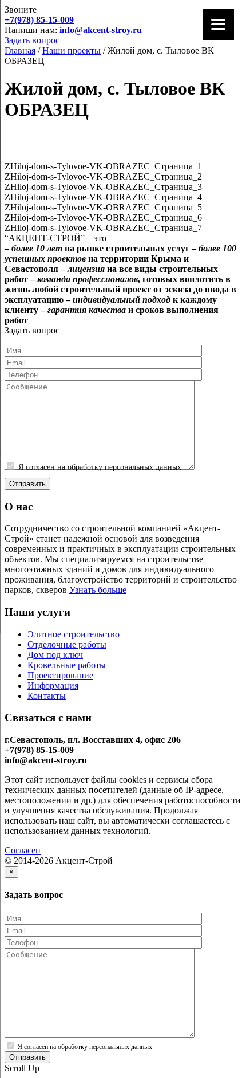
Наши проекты (71, 50)
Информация (52, 685)
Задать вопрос (32, 40)
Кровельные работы (66, 665)
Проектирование (60, 675)
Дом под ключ (55, 655)
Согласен (23, 850)
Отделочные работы (66, 644)
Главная (20, 50)
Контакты (46, 696)
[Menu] (218, 24)
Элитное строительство (73, 634)
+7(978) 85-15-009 (39, 20)
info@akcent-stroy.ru (100, 30)
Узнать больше (97, 590)
